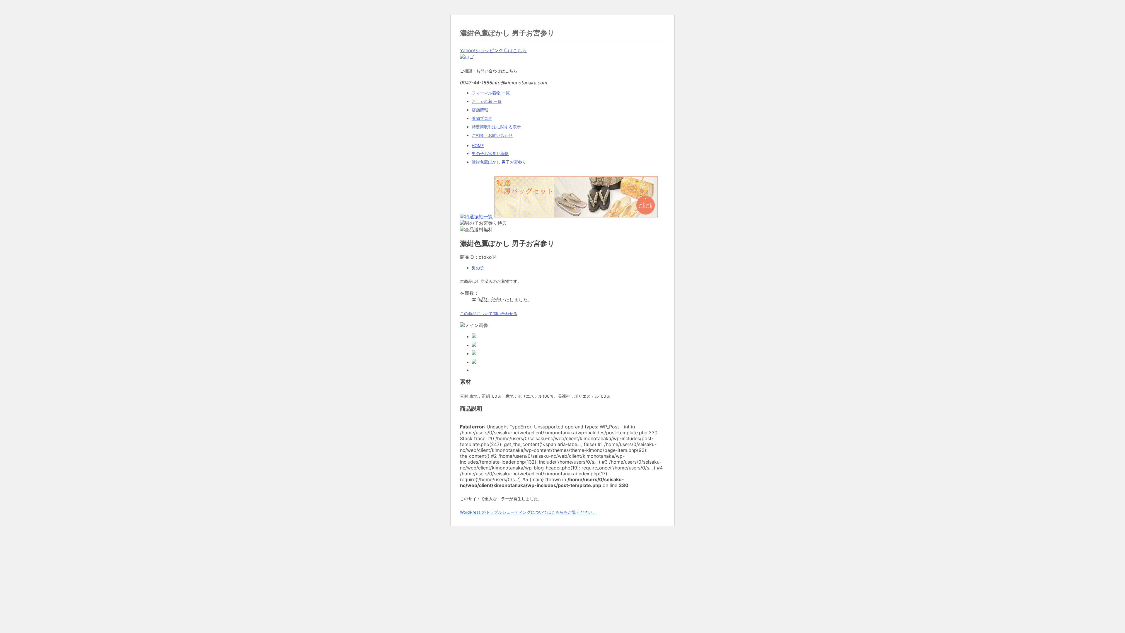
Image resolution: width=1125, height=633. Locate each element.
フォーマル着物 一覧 (491, 92)
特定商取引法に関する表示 (496, 126)
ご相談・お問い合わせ (492, 135)
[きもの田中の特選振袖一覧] (476, 216)
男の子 (478, 267)
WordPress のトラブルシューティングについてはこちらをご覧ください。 (528, 512)
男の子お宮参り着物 (490, 153)
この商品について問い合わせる (488, 313)
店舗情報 (480, 109)
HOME (478, 145)
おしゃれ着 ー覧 (487, 101)
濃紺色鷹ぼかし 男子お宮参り (499, 161)
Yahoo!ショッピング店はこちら (493, 50)
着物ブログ (482, 118)
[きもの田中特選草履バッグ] (575, 216)
